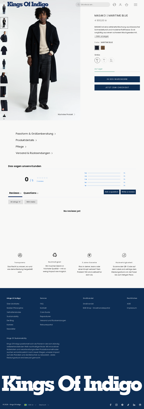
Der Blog (10, 320)
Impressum (132, 308)
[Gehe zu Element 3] (4, 36)
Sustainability (13, 316)
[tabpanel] (72, 220)
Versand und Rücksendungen (53, 320)
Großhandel (88, 304)
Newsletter (11, 329)
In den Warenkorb (117, 79)
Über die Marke (13, 304)
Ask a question (111, 191)
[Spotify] (140, 405)
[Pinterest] (122, 405)
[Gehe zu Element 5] (4, 64)
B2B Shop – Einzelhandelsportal (96, 308)
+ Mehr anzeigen (101, 36)
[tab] (30, 193)
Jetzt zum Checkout (117, 87)
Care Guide (45, 312)
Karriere (10, 324)
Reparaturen (45, 316)
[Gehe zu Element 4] (4, 50)
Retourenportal (46, 324)
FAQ (41, 304)
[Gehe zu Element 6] (4, 78)
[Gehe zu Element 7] (4, 91)
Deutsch (42, 405)
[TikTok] (128, 405)
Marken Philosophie (15, 308)
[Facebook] (110, 405)
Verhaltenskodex (14, 312)
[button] (104, 173)
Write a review (128, 191)
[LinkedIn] (134, 405)
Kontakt (43, 308)
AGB (129, 304)
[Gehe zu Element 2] (4, 23)
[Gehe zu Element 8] (4, 105)
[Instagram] (116, 405)
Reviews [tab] (15, 193)
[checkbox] (30, 202)
